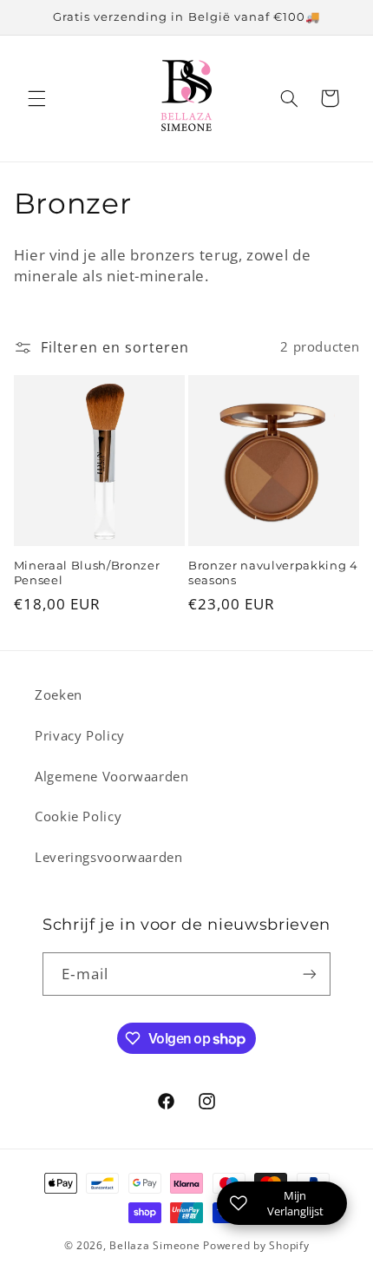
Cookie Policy (78, 816)
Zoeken (58, 694)
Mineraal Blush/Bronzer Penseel (87, 572)
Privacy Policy (80, 735)
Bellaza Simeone (154, 1245)
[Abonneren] (310, 973)
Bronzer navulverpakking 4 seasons (273, 572)
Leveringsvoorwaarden (109, 857)
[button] (36, 98)
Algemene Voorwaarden (112, 776)
